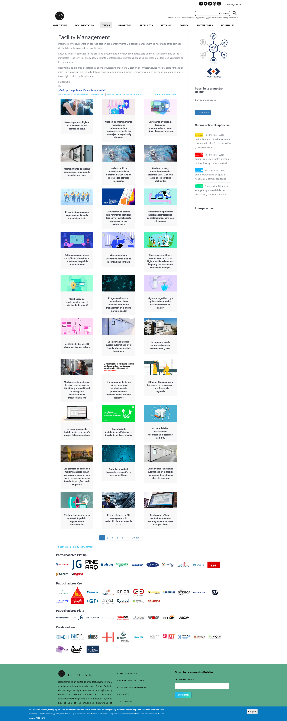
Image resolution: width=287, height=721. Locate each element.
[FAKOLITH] (138, 600)
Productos (146, 25)
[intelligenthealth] (153, 636)
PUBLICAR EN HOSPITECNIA (130, 680)
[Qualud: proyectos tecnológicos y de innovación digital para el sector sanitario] (123, 600)
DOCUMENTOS (80, 94)
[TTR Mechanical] (108, 617)
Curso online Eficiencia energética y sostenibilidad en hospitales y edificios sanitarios (211, 190)
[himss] (93, 636)
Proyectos (124, 25)
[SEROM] (62, 573)
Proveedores (205, 25)
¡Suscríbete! (203, 112)
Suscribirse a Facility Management (75, 546)
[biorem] (123, 636)
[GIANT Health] (77, 649)
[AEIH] (62, 636)
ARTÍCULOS (64, 94)
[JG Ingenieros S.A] (77, 564)
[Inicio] (59, 15)
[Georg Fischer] (93, 600)
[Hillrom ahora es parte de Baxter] (137, 564)
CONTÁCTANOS (124, 701)
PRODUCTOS (141, 94)
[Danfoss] (77, 600)
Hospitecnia (59, 25)
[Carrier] (152, 564)
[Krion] (123, 592)
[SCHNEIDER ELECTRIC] (122, 564)
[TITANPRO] (123, 617)
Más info (40, 717)
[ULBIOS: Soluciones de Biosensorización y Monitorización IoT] (138, 617)
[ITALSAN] (107, 564)
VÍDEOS (128, 94)
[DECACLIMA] (199, 592)
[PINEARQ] (92, 564)
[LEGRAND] (77, 573)
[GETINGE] (93, 617)
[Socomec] (169, 592)
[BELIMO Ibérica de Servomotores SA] (169, 617)
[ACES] (62, 649)
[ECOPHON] (154, 592)
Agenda (184, 25)
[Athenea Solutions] (93, 649)
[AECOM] (184, 617)
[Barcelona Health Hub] (199, 636)
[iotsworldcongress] (169, 636)
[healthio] (138, 636)
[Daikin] (93, 592)
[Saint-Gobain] (183, 564)
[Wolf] (154, 617)
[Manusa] (62, 600)
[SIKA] (77, 592)
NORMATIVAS (97, 94)
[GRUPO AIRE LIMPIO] (62, 592)
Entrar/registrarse (233, 4)
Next (233, 55)
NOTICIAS (155, 94)
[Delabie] (198, 564)
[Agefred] (168, 564)
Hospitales (228, 25)
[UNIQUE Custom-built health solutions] (214, 636)
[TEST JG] (77, 617)
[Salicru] (154, 600)
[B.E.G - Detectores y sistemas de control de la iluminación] (213, 564)
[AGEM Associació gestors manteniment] (77, 636)
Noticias (166, 25)
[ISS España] (215, 592)
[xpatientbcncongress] (184, 636)
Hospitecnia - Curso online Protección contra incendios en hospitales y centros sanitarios (212, 159)
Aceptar (252, 711)
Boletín (199, 92)
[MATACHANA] (62, 617)
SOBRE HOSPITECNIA (127, 673)
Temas (106, 25)
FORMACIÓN (123, 694)
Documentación (84, 25)
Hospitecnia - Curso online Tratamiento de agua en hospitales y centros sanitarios (210, 174)
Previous (192, 55)
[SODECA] (184, 592)
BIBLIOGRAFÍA (114, 94)
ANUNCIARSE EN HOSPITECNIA (132, 687)
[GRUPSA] (138, 592)
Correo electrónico (205, 99)
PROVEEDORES (170, 94)
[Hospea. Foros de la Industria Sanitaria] (108, 636)
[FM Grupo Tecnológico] (108, 592)
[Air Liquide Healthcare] (62, 564)
